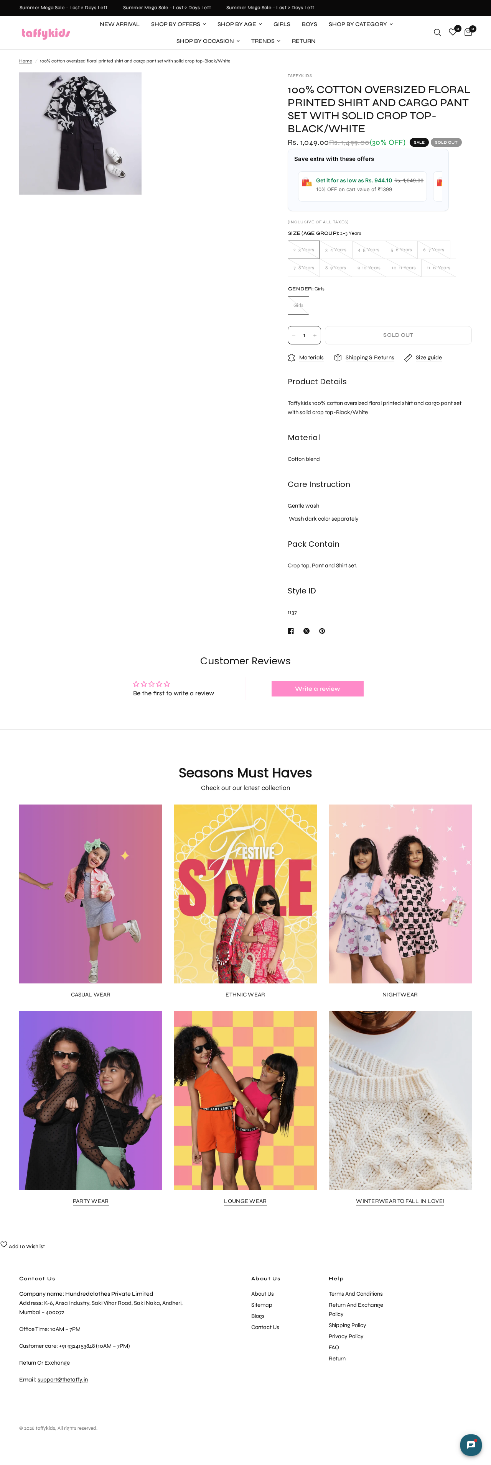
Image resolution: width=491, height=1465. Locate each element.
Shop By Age (236, 24)
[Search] (437, 32)
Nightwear (400, 994)
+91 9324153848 (77, 1345)
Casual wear (91, 994)
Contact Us (265, 1327)
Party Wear (91, 1201)
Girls (282, 24)
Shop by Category (358, 24)
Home (25, 61)
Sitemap (261, 1304)
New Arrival (120, 24)
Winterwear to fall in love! (400, 1201)
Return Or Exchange (44, 1362)
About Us (265, 1278)
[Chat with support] (471, 1445)
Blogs (258, 1316)
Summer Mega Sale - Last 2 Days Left (54, 7)
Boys (309, 24)
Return (304, 41)
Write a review (317, 688)
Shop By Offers (175, 24)
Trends (263, 41)
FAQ (334, 1347)
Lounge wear (245, 1201)
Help (336, 1278)
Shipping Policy (347, 1325)
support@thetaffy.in (63, 1379)
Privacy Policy (346, 1336)
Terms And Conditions (356, 1293)
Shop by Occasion (205, 41)
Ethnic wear (245, 994)
